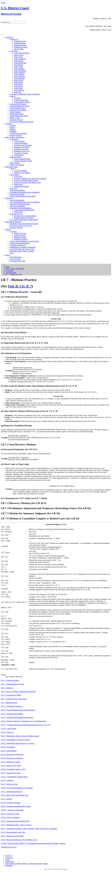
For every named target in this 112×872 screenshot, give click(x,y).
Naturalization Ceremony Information (23, 247)
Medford (13, 129)
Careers (12, 96)
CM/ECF (8, 856)
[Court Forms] (19, 175)
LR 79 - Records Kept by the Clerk (13, 832)
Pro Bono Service (16, 214)
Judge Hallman (19, 69)
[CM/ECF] (17, 169)
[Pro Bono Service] (23, 214)
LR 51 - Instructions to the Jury (11, 791)
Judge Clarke (18, 67)
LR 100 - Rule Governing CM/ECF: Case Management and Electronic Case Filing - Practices (33, 843)
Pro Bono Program (16, 228)
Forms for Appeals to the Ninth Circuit (27, 182)
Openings (17, 98)
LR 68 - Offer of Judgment (10, 817)
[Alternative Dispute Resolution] (32, 208)
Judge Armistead (19, 59)
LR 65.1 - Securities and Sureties (12, 810)
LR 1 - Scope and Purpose (10, 680)
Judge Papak (18, 82)
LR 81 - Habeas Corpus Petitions (12, 836)
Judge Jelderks (19, 75)
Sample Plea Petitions (21, 186)
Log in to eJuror (15, 259)
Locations (13, 231)
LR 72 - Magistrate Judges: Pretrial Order (15, 821)
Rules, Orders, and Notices (14, 137)
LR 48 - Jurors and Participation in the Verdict (17, 788)
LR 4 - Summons (7, 688)
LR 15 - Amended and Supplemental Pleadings (17, 717)
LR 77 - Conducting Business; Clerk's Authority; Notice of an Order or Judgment (29, 829)
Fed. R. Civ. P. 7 (20, 286)
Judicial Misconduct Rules (19, 116)
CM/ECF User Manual (22, 173)
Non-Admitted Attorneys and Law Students (25, 202)
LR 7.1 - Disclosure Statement (11, 706)
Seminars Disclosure (17, 114)
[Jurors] (10, 255)
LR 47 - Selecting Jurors (9, 784)
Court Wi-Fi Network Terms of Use (22, 249)
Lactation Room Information (19, 243)
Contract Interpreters (21, 100)
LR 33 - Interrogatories (9, 751)
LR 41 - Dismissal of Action (10, 773)
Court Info (8, 37)
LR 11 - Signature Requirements (12, 714)
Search (3, 22)
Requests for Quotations (18, 110)
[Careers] (16, 96)
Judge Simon (18, 88)
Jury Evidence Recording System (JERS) (24, 220)
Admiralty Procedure (21, 149)
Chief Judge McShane (21, 53)
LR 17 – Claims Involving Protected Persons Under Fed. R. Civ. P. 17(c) (26, 725)
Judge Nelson (18, 80)
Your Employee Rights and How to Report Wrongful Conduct (26, 863)
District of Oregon (11, 13)
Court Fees (13, 188)
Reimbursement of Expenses (24, 218)
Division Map (19, 49)
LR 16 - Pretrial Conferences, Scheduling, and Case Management (23, 721)
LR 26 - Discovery (7, 732)
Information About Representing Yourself (24, 224)
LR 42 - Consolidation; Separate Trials (14, 777)
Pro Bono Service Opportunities (25, 216)
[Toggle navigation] (2, 34)
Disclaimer (9, 865)
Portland (12, 126)
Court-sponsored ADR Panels (24, 210)
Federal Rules (19, 155)
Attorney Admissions (17, 200)
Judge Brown (18, 65)
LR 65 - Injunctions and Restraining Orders (16, 806)
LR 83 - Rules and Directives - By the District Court (19, 840)
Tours (12, 253)
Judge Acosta (18, 55)
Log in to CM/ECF (20, 171)
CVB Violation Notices (18, 108)
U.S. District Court (15, 8)
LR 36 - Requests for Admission (12, 758)
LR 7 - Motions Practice (9, 703)
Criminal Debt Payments (18, 104)
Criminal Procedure (20, 143)
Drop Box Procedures (17, 194)
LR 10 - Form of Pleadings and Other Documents (18, 710)
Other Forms (18, 184)
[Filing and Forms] (18, 167)
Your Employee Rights (22, 102)
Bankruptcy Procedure (22, 147)
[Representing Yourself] (21, 222)
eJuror (7, 860)
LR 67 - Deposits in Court (10, 814)
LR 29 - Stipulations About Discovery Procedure (18, 743)
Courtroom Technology (18, 245)
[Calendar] (12, 124)
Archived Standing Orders (23, 161)
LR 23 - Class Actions (8, 728)
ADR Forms (18, 212)
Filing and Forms (11, 167)
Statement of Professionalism (20, 204)
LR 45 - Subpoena (7, 780)
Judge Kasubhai (19, 76)
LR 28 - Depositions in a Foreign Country (15, 740)
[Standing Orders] (22, 157)
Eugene (12, 127)
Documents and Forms (17, 261)
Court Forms (14, 175)
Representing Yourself (12, 222)
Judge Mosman (19, 78)
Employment (9, 862)
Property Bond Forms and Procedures (23, 196)
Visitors (7, 229)
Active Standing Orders (22, 159)
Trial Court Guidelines (17, 206)
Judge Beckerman (20, 63)
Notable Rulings (15, 112)
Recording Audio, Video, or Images (22, 251)
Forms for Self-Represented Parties (26, 180)
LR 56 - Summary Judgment (11, 803)
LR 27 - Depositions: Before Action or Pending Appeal (20, 736)
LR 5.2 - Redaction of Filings (11, 695)
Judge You (17, 92)
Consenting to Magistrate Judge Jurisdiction (25, 94)
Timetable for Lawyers (22, 151)
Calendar (8, 124)
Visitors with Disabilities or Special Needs (24, 241)
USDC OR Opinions (17, 165)
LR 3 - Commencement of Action (12, 684)
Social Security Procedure (23, 145)
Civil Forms (18, 177)
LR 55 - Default (6, 799)
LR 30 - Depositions (8, 747)
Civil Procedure (19, 141)
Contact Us (13, 39)
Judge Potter (18, 84)
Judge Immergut (19, 73)
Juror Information (16, 257)
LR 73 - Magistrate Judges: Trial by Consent (16, 825)
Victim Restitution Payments (19, 106)
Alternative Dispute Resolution (20, 208)
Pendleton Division (20, 47)
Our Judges (14, 51)
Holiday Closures (16, 135)
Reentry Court (14, 118)
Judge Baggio (19, 61)
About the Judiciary (16, 120)
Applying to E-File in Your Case (21, 226)
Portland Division (20, 41)
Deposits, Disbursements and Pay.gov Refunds (30, 178)
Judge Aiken (18, 57)
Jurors (7, 255)
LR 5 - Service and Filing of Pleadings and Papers (18, 691)
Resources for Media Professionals (21, 122)
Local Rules (14, 139)
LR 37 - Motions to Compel (10, 762)
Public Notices (15, 163)
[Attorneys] (13, 198)
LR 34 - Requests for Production (12, 754)
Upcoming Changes (21, 153)
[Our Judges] (18, 51)
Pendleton (13, 131)
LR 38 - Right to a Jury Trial (11, 766)
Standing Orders (15, 157)
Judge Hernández (20, 71)
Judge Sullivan (19, 90)
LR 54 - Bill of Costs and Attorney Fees (14, 795)
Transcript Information (17, 190)
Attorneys (8, 198)
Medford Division (20, 45)
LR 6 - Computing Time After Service (14, 699)
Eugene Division (20, 43)
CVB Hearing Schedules (18, 133)
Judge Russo (18, 86)
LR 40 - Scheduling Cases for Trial (13, 769)
